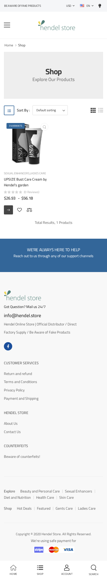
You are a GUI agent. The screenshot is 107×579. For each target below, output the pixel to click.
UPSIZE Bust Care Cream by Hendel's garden (25, 182)
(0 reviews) (31, 192)
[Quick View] (44, 127)
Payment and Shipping (21, 398)
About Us (11, 423)
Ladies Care (38, 173)
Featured (43, 508)
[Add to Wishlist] (19, 210)
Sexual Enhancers (16, 173)
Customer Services (21, 363)
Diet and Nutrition (17, 497)
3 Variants (15, 125)
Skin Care (66, 497)
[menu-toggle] (7, 25)
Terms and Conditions (20, 381)
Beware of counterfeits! (22, 456)
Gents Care (64, 508)
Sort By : (23, 110)
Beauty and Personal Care (40, 491)
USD (68, 5)
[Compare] (29, 210)
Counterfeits (16, 445)
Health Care (45, 497)
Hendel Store (16, 412)
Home (8, 45)
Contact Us (12, 431)
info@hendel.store (22, 315)
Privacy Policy (14, 390)
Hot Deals (24, 508)
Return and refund (18, 373)
